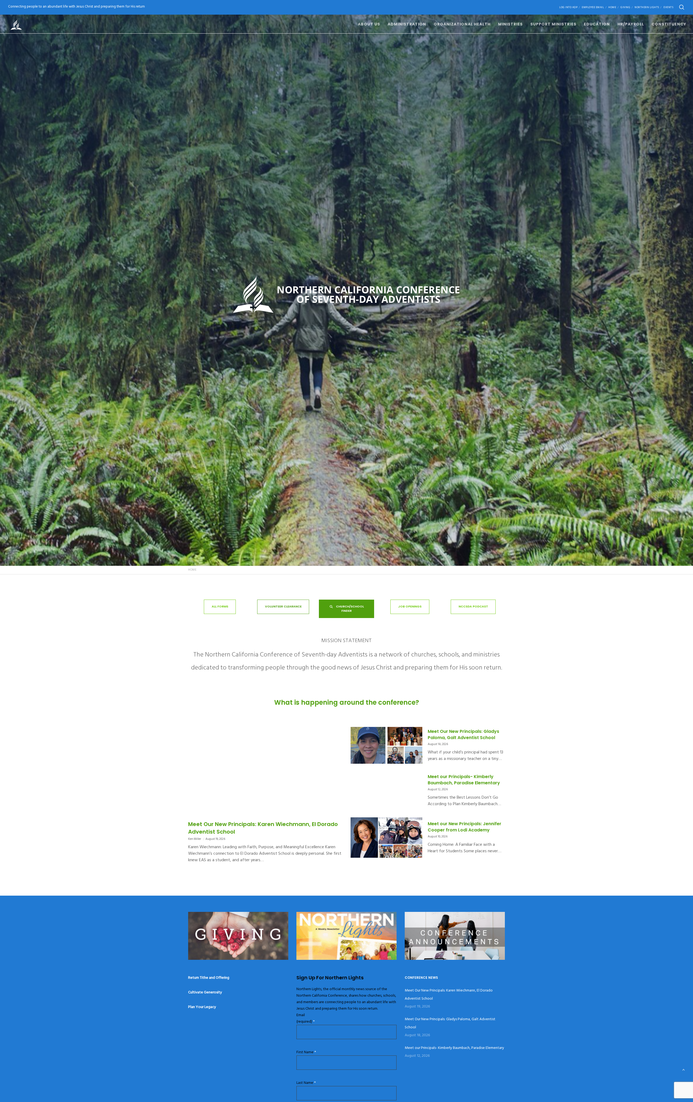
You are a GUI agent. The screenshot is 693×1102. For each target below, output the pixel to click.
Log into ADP (568, 7)
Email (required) (305, 1018)
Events (668, 7)
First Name (306, 1052)
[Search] (681, 7)
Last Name (306, 1083)
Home (612, 7)
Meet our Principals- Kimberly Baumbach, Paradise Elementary (454, 1048)
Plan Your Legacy (202, 1007)
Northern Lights (647, 7)
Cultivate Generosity (205, 992)
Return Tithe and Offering (208, 977)
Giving (625, 7)
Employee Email (593, 7)
